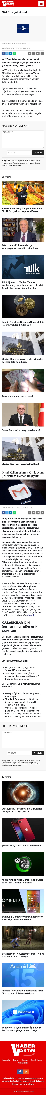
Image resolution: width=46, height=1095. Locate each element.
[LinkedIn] (10, 53)
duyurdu (31, 615)
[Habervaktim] (8, 3)
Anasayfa (6, 1060)
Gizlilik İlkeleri (36, 1060)
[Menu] (41, 4)
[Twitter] (6, 53)
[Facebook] (3, 53)
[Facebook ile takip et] (20, 1071)
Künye (15, 1060)
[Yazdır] (29, 53)
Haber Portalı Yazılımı (24, 1092)
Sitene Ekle (23, 1063)
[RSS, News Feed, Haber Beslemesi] (26, 1071)
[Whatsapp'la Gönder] (14, 53)
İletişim (25, 1060)
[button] (33, 53)
